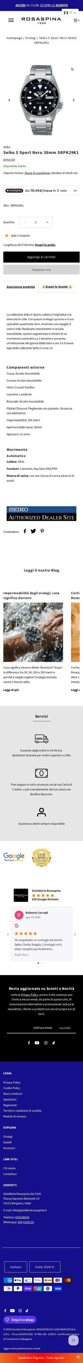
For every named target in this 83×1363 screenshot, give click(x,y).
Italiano (15, 1267)
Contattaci (10, 1174)
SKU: (6, 205)
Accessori (9, 1148)
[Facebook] (29, 1043)
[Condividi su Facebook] (25, 532)
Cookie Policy (11, 1088)
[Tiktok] (53, 1043)
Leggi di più (11, 690)
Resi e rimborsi (12, 1094)
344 (20, 1222)
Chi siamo (9, 1168)
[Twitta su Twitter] (33, 532)
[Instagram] (45, 1043)
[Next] (74, 100)
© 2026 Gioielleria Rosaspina (19, 1329)
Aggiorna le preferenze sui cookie (21, 1348)
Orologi (30, 38)
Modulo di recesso (14, 1116)
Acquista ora (41, 270)
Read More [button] (22, 955)
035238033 (22, 1217)
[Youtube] (37, 1043)
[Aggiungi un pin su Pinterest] (42, 532)
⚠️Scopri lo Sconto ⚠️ (57, 287)
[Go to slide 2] (41, 963)
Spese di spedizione (37, 173)
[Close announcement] (78, 1357)
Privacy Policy (29, 995)
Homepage (14, 38)
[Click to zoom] (72, 69)
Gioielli (7, 1142)
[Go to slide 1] (38, 963)
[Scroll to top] (74, 1351)
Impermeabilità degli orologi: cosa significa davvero (31, 595)
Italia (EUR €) (45, 1267)
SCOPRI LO (54, 5)
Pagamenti (10, 1105)
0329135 (28, 1222)
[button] (70, 13)
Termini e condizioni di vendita (22, 1111)
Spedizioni (9, 1099)
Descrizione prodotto (21, 287)
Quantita (8, 222)
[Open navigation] (11, 20)
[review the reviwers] (16, 927)
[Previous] (9, 100)
